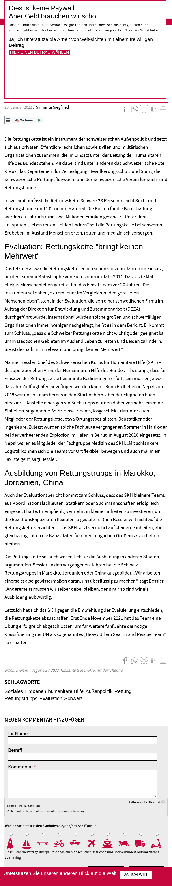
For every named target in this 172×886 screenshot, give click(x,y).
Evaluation (50, 698)
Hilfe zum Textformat (144, 802)
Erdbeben (35, 691)
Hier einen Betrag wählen (39, 52)
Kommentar (20, 767)
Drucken (163, 109)
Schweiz (73, 698)
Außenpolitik (99, 691)
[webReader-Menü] (8, 120)
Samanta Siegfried (52, 107)
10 (159, 843)
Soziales (13, 691)
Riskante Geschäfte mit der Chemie (91, 670)
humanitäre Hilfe (66, 691)
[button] (25, 120)
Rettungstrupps (20, 698)
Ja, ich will (136, 874)
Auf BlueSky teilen (144, 109)
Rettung (122, 691)
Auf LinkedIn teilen (153, 109)
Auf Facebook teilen (125, 109)
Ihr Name (18, 733)
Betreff (15, 750)
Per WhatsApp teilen (134, 109)
